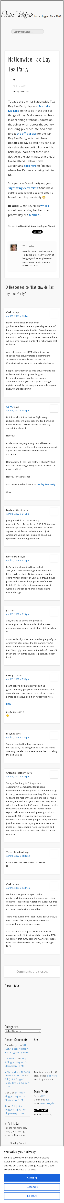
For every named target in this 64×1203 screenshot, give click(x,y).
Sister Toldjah (47, 1103)
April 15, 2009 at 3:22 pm (17, 560)
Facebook (17, 40)
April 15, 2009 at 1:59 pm (17, 410)
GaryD (10, 406)
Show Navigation (51, 29)
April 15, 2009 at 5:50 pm (17, 679)
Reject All (32, 1195)
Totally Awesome (21, 91)
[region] (32, 1174)
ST (14, 80)
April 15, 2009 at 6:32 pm (17, 737)
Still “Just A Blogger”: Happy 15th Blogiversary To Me (17, 1049)
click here (52, 1075)
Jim (6, 1106)
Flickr (38, 40)
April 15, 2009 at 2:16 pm (17, 513)
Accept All (32, 1177)
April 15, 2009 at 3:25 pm (17, 614)
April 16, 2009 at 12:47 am (18, 888)
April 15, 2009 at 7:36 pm (17, 776)
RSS (43, 1095)
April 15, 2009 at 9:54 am (17, 316)
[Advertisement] (46, 1052)
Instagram (45, 40)
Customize (32, 1186)
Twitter (24, 40)
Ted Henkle (10, 1058)
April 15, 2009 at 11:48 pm (18, 855)
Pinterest (31, 40)
